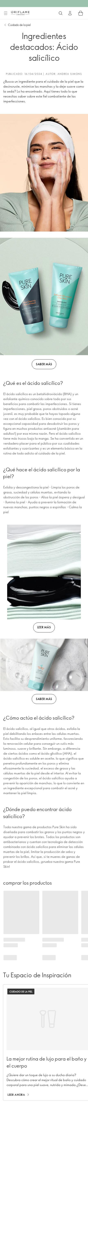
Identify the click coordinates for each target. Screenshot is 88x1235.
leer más (44, 627)
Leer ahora (16, 1095)
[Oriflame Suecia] (20, 13)
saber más (44, 364)
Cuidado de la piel (19, 25)
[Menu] (5, 13)
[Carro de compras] (80, 13)
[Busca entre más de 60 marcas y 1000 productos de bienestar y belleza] (61, 13)
